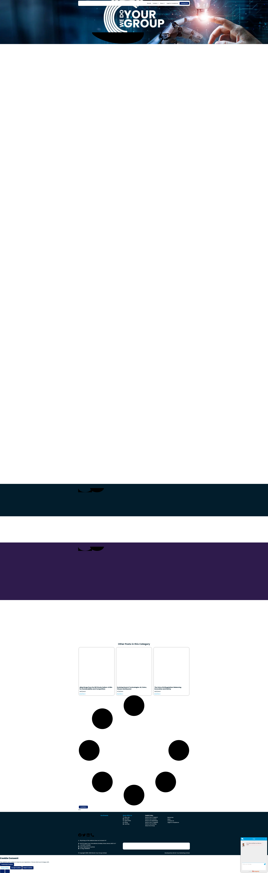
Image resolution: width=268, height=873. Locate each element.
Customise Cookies (7, 864)
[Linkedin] (88, 835)
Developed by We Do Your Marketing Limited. (177, 853)
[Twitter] (84, 835)
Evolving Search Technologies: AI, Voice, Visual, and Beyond (132, 688)
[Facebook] (80, 835)
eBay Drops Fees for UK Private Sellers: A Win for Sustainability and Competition (96, 688)
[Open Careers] (158, 3)
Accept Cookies (16, 868)
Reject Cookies (27, 868)
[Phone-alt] (92, 835)
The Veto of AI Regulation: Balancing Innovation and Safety (167, 688)
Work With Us (127, 815)
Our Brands (104, 815)
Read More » (83, 694)
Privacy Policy (5, 868)
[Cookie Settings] (2, 871)
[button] (83, 807)
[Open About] (164, 3)
